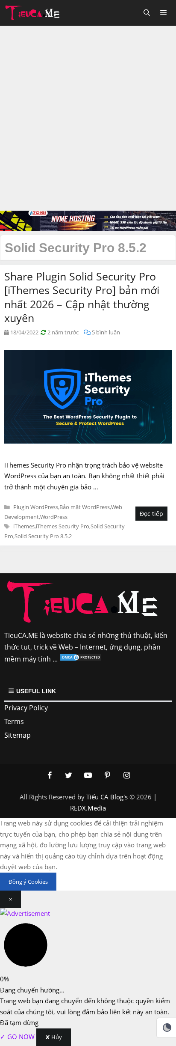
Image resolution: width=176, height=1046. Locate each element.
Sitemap (17, 735)
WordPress (53, 517)
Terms (14, 721)
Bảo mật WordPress (84, 507)
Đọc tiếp (151, 514)
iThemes (24, 526)
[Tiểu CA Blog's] (34, 13)
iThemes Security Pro (62, 526)
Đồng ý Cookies (28, 881)
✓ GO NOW (18, 1036)
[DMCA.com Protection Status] (80, 659)
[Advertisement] (88, 118)
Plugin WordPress (35, 507)
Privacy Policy (26, 707)
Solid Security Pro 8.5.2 (43, 536)
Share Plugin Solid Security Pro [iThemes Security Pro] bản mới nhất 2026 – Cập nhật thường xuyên (81, 297)
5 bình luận (106, 332)
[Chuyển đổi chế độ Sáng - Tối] (167, 1027)
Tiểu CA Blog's (107, 797)
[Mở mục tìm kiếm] (146, 13)
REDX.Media (88, 808)
